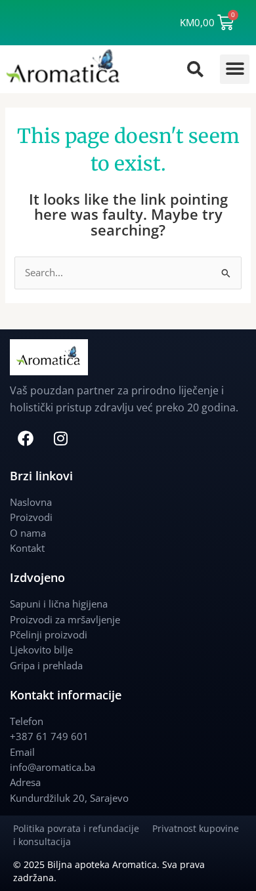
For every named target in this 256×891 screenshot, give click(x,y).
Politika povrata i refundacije (82, 828)
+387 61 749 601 (49, 736)
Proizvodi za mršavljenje (65, 619)
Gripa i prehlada (46, 665)
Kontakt (27, 547)
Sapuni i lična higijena (59, 603)
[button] (234, 69)
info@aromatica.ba (52, 767)
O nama (28, 532)
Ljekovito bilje (41, 649)
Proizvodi (31, 517)
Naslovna (31, 501)
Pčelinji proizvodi (48, 634)
